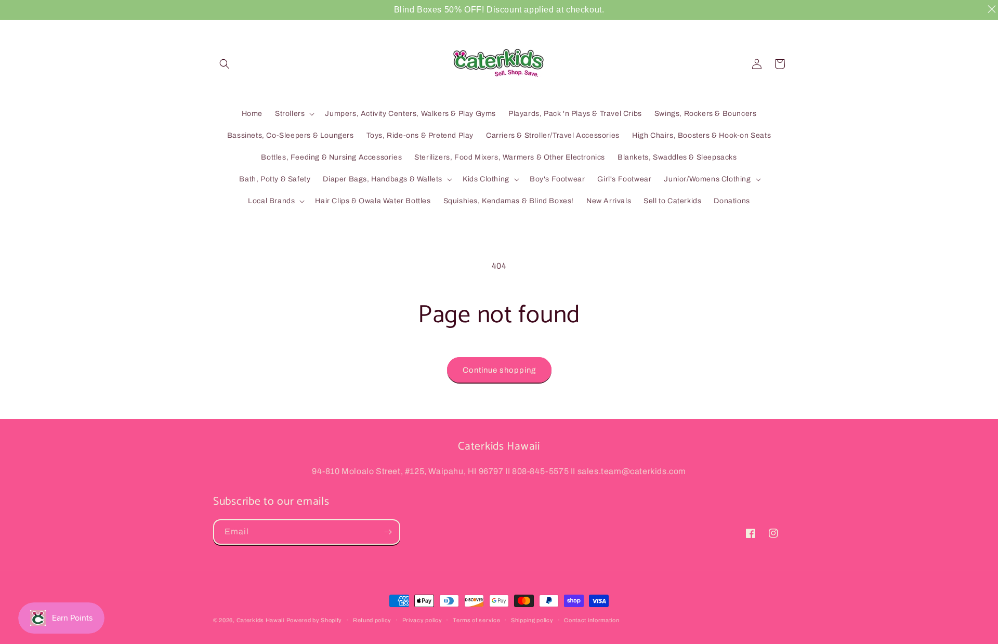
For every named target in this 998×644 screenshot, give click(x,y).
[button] (224, 63)
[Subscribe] (387, 532)
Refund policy (372, 620)
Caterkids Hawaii (260, 620)
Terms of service (476, 620)
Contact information (591, 620)
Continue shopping (499, 370)
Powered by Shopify (314, 620)
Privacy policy (422, 620)
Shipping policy (532, 620)
